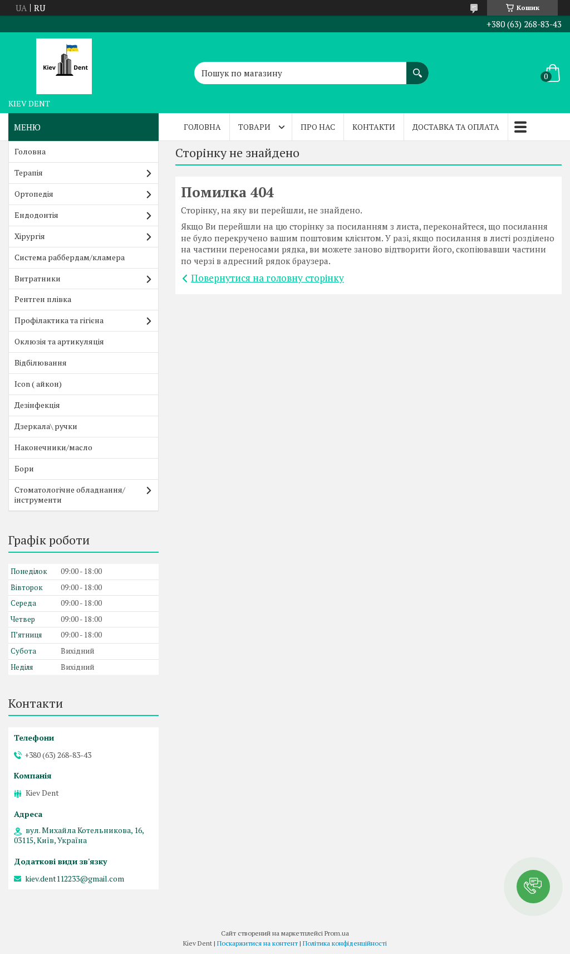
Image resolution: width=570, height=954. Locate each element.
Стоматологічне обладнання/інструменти (69, 494)
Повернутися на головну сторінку (267, 277)
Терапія (28, 172)
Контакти (373, 126)
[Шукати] (417, 67)
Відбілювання (40, 362)
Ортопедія (33, 193)
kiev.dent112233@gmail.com (74, 879)
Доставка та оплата (455, 126)
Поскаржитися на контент (257, 943)
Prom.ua (337, 933)
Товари (254, 126)
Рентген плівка (42, 299)
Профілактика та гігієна (59, 320)
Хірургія (29, 236)
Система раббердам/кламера (69, 257)
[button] (533, 886)
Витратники (37, 278)
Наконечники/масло (53, 447)
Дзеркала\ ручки (45, 426)
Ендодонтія (36, 215)
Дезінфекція (37, 405)
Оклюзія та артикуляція (59, 341)
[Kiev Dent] (64, 63)
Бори (24, 468)
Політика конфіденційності (345, 943)
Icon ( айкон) (38, 383)
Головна (202, 126)
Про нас (318, 126)
